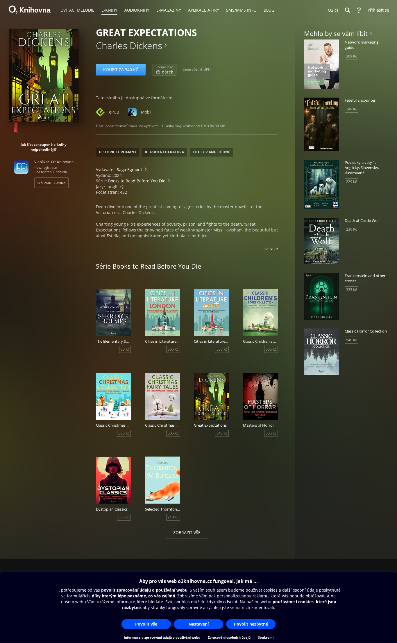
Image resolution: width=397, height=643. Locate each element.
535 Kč (173, 349)
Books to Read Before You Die (136, 181)
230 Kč (351, 229)
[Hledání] (347, 10)
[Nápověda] (359, 10)
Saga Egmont (129, 169)
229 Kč (351, 181)
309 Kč (351, 56)
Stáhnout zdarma (51, 183)
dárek (164, 70)
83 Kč (125, 349)
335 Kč (351, 289)
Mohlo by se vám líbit (336, 33)
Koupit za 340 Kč (120, 69)
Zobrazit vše (187, 532)
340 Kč (222, 433)
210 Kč (173, 517)
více (274, 248)
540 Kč (351, 339)
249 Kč (351, 109)
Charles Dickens (129, 45)
